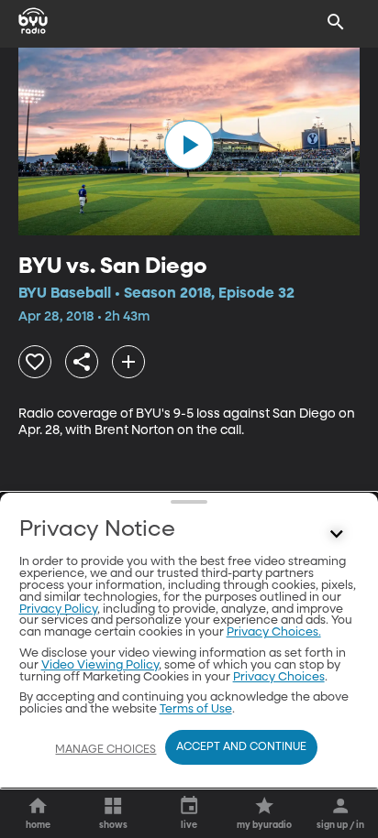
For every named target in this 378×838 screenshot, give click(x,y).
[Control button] (336, 534)
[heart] (34, 361)
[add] (128, 361)
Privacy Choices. (274, 632)
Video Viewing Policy (100, 665)
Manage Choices (105, 750)
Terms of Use (196, 709)
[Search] (336, 22)
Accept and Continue (241, 747)
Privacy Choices (279, 677)
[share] (81, 361)
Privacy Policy (58, 609)
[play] (189, 144)
